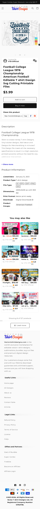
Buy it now (20, 106)
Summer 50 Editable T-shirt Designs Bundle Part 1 (25, 236)
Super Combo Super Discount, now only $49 (19, 2)
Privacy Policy (10, 425)
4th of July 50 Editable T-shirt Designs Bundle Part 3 (25, 306)
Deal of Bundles (10, 452)
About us (8, 393)
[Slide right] (24, 55)
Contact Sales (9, 402)
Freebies (7, 462)
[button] (2, 8)
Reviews (7, 397)
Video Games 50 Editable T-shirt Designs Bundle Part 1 (4, 236)
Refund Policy (9, 420)
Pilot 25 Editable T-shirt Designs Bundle (7, 306)
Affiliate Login (10, 471)
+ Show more (7, 164)
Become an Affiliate (12, 466)
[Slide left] (15, 55)
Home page (9, 383)
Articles (7, 407)
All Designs (8, 388)
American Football (24, 205)
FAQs (6, 439)
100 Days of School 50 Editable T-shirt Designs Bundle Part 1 (25, 282)
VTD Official (13, 61)
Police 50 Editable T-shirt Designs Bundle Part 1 (25, 259)
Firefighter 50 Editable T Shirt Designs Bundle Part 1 (7, 282)
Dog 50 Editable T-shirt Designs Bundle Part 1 (4, 259)
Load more (21, 325)
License (7, 434)
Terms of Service (11, 430)
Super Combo (9, 457)
